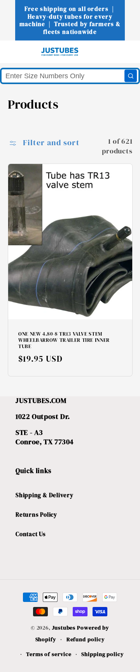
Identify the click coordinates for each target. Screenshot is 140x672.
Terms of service (49, 654)
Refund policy (85, 639)
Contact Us (31, 534)
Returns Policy (36, 514)
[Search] (130, 76)
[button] (20, 51)
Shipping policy (102, 654)
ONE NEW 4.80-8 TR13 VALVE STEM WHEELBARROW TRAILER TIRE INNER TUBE (64, 340)
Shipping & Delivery (45, 495)
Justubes (63, 628)
